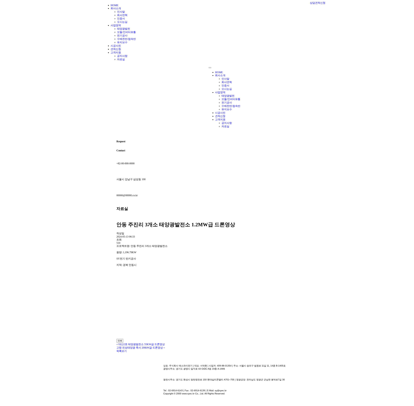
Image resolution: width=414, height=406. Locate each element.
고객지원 (116, 52)
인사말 (121, 11)
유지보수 (122, 42)
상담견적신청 (317, 2)
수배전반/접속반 (126, 39)
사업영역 (116, 25)
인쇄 (120, 340)
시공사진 (116, 45)
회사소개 (116, 8)
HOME (114, 5)
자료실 (121, 59)
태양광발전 (123, 28)
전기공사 (122, 35)
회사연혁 (122, 15)
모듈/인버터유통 (126, 32)
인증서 (121, 18)
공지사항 (122, 56)
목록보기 (121, 351)
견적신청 (116, 49)
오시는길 (122, 22)
